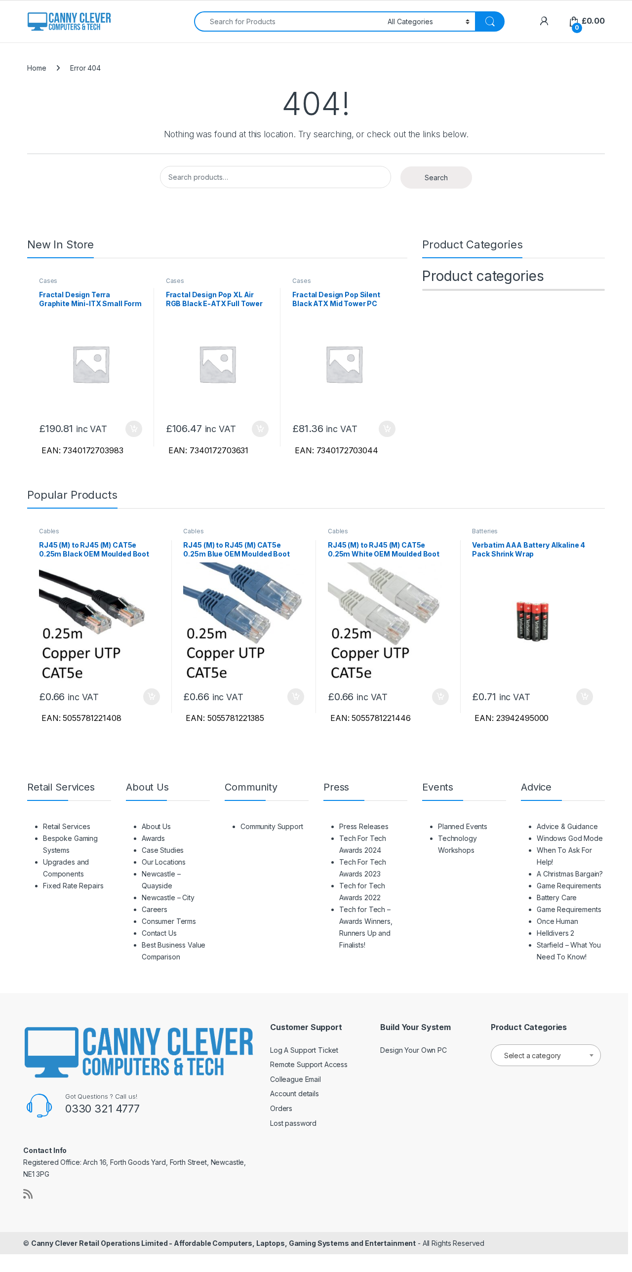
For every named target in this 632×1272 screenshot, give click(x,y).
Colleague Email (295, 1079)
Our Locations (164, 862)
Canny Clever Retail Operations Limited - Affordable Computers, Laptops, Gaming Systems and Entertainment (223, 1243)
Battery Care (557, 897)
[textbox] (546, 1056)
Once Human (557, 921)
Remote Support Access (309, 1064)
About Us (156, 826)
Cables (49, 531)
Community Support (271, 826)
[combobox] (288, 21)
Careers (154, 909)
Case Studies (163, 850)
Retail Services (66, 826)
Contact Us (159, 933)
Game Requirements (569, 885)
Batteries (485, 531)
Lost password (293, 1123)
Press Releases (364, 826)
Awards (153, 838)
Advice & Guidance (567, 826)
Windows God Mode (570, 838)
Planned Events (462, 826)
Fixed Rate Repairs (73, 885)
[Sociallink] (28, 1194)
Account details (294, 1093)
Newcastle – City (168, 897)
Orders (281, 1108)
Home (36, 68)
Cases (48, 280)
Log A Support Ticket (304, 1050)
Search (436, 177)
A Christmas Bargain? (570, 874)
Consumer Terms (169, 921)
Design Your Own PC (413, 1050)
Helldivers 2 (555, 933)
